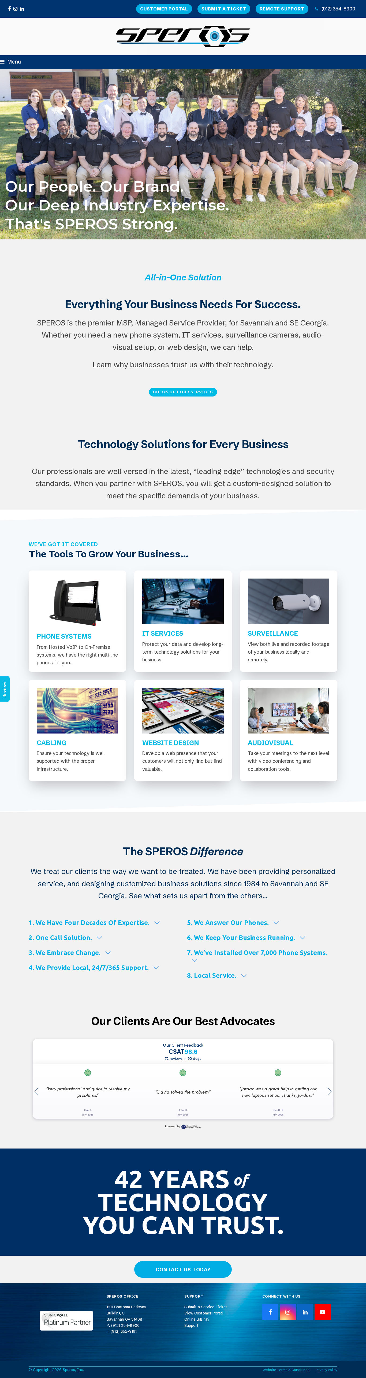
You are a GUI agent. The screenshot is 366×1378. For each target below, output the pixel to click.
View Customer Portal (203, 1313)
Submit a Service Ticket (205, 1307)
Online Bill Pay (197, 1319)
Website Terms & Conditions (286, 1370)
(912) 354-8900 (338, 9)
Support (191, 1325)
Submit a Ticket (223, 9)
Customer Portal (164, 9)
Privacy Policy (326, 1370)
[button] (10, 61)
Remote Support (282, 9)
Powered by (172, 1126)
